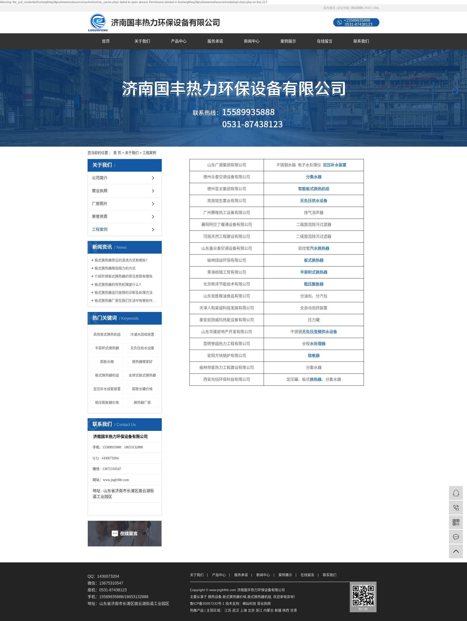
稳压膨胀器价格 (107, 402)
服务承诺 (215, 41)
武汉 (235, 610)
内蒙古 (268, 610)
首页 (106, 41)
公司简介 (100, 178)
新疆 (278, 610)
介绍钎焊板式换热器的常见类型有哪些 (124, 276)
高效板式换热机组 (107, 334)
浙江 (259, 610)
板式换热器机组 (107, 375)
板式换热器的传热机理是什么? (118, 284)
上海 (243, 610)
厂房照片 (100, 204)
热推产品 (197, 610)
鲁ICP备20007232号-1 (207, 603)
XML (376, 8)
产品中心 (179, 41)
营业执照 (100, 191)
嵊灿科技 (249, 603)
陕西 (285, 610)
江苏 (228, 610)
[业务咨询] (456, 493)
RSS (368, 8)
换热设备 (215, 597)
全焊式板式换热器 (142, 375)
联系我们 (361, 41)
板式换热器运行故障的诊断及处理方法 (124, 292)
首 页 (117, 153)
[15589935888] (456, 508)
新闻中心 (252, 41)
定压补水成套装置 (107, 389)
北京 (251, 610)
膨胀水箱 (107, 362)
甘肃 (293, 610)
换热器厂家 (142, 402)
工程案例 (100, 229)
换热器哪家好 (142, 362)
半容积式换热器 (107, 348)
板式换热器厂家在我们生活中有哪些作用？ (126, 300)
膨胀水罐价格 (142, 389)
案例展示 (288, 41)
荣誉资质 (100, 216)
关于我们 (142, 41)
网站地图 (357, 8)
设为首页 (329, 8)
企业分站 (343, 8)
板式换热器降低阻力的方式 (115, 268)
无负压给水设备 (142, 348)
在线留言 (324, 41)
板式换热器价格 (234, 597)
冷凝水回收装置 (142, 334)
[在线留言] (456, 537)
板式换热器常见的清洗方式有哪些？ (122, 260)
